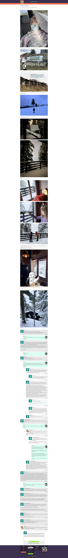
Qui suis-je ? (23, 547)
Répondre (46, 334)
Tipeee (23, 549)
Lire (35, 3)
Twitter (38, 547)
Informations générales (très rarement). (31, 550)
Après (42, 328)
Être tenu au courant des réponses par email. (34, 543)
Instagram (38, 549)
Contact (23, 548)
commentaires (34, 328)
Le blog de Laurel (34, 1)
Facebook (37, 548)
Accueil (33, 3)
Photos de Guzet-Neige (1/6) (24, 5)
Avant (25, 328)
